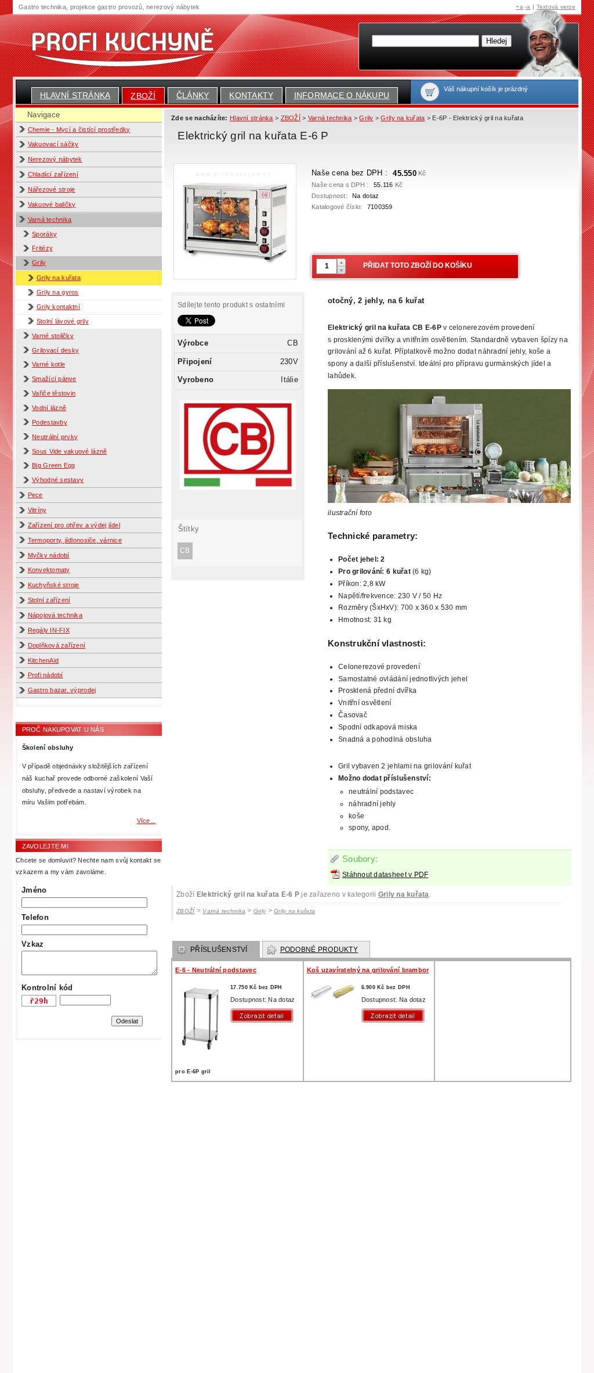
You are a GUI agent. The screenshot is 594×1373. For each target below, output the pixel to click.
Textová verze (556, 6)
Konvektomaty (49, 569)
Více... (146, 820)
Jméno (33, 890)
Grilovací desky (55, 350)
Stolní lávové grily (63, 321)
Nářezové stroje (51, 189)
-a (528, 6)
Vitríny (37, 509)
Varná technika (50, 219)
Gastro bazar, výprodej (62, 689)
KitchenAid (43, 660)
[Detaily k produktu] (264, 1015)
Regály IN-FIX (49, 630)
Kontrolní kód (47, 987)
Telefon (35, 917)
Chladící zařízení (53, 174)
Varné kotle (48, 364)
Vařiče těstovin (53, 393)
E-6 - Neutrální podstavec (215, 969)
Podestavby (49, 422)
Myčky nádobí (49, 555)
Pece (35, 494)
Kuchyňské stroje (53, 584)
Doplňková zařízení (57, 645)
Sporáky (44, 234)
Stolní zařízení (49, 599)
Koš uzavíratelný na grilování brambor (368, 969)
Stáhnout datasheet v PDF (385, 875)
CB (185, 551)
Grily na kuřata (59, 277)
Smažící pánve (54, 378)
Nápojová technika (55, 615)
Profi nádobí (45, 674)
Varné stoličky (53, 335)
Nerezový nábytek (55, 159)
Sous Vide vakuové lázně (69, 451)
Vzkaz (32, 944)
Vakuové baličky (52, 204)
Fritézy (42, 248)
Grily (39, 262)
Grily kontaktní (58, 306)
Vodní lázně (49, 407)
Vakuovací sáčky (53, 144)
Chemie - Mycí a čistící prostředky (79, 129)
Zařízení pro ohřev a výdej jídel (74, 525)
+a (519, 6)
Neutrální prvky (55, 436)
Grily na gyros (58, 292)
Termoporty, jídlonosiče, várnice (75, 540)
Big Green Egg (53, 465)
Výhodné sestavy (58, 479)
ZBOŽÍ (143, 95)
